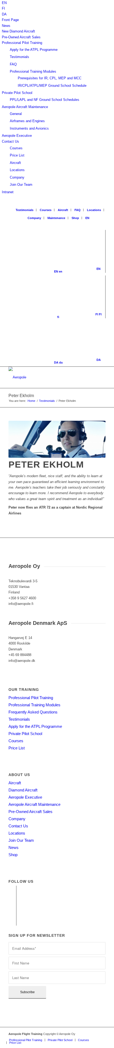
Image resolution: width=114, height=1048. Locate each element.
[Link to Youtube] (12, 898)
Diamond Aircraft (22, 790)
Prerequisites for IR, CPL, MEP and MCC (49, 78)
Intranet (8, 192)
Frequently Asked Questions (33, 712)
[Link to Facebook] (12, 890)
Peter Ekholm (21, 395)
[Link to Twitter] (12, 922)
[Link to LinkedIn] (12, 914)
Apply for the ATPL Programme (34, 50)
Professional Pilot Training (22, 43)
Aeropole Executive (17, 136)
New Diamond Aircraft (18, 31)
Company (17, 177)
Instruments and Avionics (29, 128)
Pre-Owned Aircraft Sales (21, 37)
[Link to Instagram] (12, 906)
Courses (16, 148)
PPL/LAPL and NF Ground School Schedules (44, 100)
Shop (75, 218)
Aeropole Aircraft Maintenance (25, 107)
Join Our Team (21, 185)
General (16, 114)
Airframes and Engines (27, 121)
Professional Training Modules (33, 71)
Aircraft (15, 163)
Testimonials (19, 57)
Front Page (10, 20)
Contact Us (10, 141)
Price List (17, 155)
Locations (17, 170)
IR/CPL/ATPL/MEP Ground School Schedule (52, 86)
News (6, 26)
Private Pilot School (17, 93)
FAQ (13, 64)
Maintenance (56, 218)
